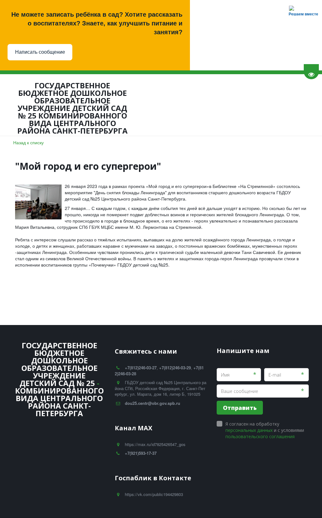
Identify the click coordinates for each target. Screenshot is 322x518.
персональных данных (249, 430)
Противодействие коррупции (137, 104)
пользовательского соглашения (260, 436)
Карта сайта (273, 104)
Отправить (240, 407)
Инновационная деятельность (52, 104)
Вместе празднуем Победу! (217, 104)
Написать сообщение (40, 52)
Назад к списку (28, 142)
